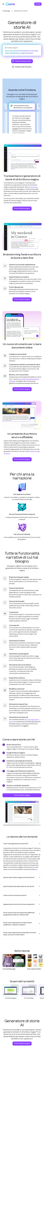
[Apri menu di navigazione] (3, 4)
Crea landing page (8, 969)
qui (36, 869)
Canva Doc (34, 187)
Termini (32, 451)
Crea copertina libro (34, 969)
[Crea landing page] (13, 960)
